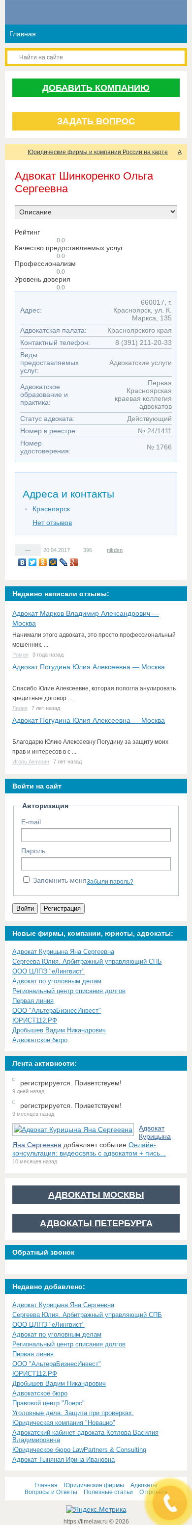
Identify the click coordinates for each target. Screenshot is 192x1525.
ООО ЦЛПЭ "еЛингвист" (48, 971)
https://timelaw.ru (86, 1521)
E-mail (31, 822)
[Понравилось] (20, 549)
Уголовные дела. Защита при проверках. (73, 1413)
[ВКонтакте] (22, 562)
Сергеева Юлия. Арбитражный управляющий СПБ (87, 961)
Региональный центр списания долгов (69, 991)
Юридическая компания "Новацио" (63, 1422)
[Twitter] (33, 562)
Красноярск (51, 509)
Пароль (33, 851)
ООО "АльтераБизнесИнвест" (56, 1010)
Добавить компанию (96, 88)
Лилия (20, 708)
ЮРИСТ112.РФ (34, 1020)
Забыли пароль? (110, 881)
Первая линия (33, 1000)
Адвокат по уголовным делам (56, 981)
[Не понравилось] (35, 549)
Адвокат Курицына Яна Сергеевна (63, 951)
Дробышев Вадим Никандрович (59, 1030)
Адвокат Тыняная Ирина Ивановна (63, 1459)
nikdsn (115, 550)
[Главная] (14, 152)
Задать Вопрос (96, 121)
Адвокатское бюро (39, 1040)
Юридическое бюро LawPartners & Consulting (79, 1449)
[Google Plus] (74, 562)
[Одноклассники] (43, 562)
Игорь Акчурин (30, 761)
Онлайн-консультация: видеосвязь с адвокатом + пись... (89, 1149)
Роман (20, 654)
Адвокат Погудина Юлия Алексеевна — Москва (88, 667)
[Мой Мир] (53, 562)
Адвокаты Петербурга (96, 1223)
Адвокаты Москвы (96, 1195)
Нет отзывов (52, 522)
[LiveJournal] (64, 562)
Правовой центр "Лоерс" (48, 1403)
